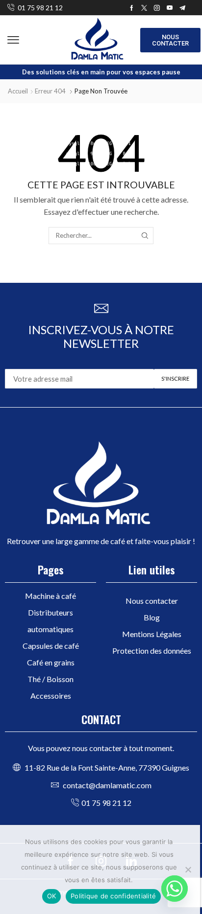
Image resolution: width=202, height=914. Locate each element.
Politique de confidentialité (113, 896)
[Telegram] (182, 8)
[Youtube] (170, 8)
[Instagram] (157, 8)
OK (51, 896)
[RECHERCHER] (144, 235)
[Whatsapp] (174, 888)
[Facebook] (131, 8)
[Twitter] (144, 8)
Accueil (18, 91)
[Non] (188, 869)
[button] (13, 40)
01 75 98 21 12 (40, 7)
